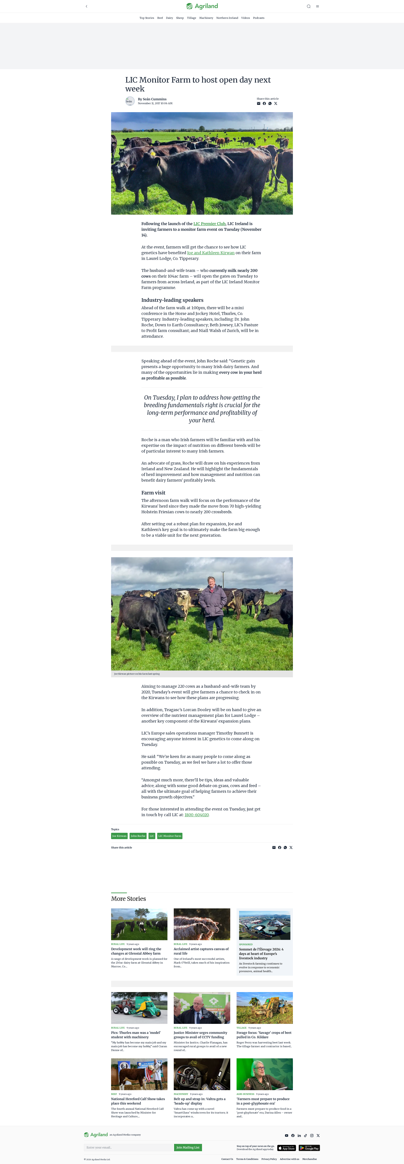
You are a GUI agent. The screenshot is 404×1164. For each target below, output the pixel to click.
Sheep (180, 17)
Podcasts (258, 17)
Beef (160, 17)
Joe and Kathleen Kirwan (211, 252)
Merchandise (309, 1159)
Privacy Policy (269, 1159)
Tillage (191, 17)
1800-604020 (197, 814)
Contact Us (227, 1159)
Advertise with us (289, 1159)
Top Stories (147, 17)
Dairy (169, 17)
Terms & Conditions (247, 1159)
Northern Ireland (227, 17)
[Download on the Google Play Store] (309, 1148)
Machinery (206, 17)
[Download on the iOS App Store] (286, 1148)
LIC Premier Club (209, 223)
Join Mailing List (188, 1147)
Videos (245, 17)
